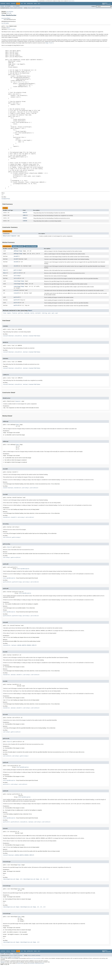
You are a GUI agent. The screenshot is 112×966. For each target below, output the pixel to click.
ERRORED (25, 218)
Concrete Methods (31, 246)
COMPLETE (25, 215)
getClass (20, 313)
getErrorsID (17, 273)
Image (20, 251)
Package (13, 3)
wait (49, 313)
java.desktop (9, 11)
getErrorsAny (17, 270)
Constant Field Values (34, 335)
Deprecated (30, 3)
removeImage (17, 281)
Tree (25, 3)
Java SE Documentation (35, 958)
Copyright (3, 962)
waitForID (16, 302)
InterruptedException (23, 568)
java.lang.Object (6, 18)
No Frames (8, 6)
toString (44, 313)
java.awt (9, 13)
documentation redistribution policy (36, 963)
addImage (16, 251)
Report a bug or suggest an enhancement (10, 957)
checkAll (16, 256)
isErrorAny (17, 275)
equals (9, 313)
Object (8, 27)
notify (32, 313)
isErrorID (16, 278)
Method (20, 8)
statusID (16, 293)
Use (22, 3)
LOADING (25, 220)
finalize (14, 313)
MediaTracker (6, 235)
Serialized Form (6, 198)
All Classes (16, 6)
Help (39, 3)
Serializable (5, 23)
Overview (2, 3)
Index (35, 3)
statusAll (16, 290)
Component (13, 235)
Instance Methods (18, 246)
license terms (71, 0)
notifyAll (38, 313)
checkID (16, 261)
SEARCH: (93, 6)
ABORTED (25, 212)
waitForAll (17, 297)
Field (11, 8)
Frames (2, 6)
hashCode (26, 313)
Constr (15, 8)
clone (4, 313)
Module (8, 3)
